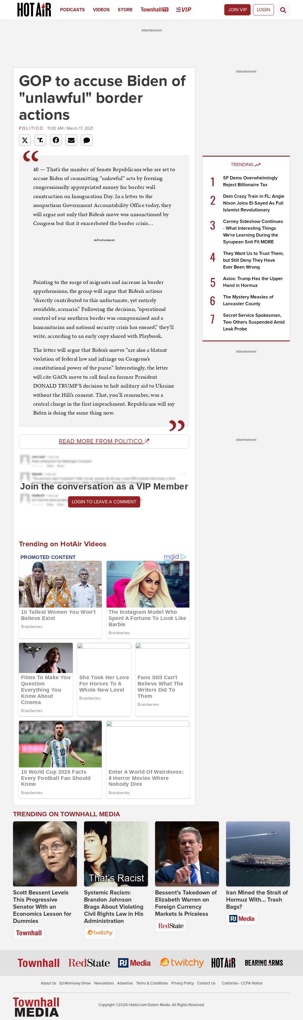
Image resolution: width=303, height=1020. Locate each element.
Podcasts (72, 10)
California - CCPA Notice (242, 983)
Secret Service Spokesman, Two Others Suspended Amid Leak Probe (254, 322)
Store (125, 10)
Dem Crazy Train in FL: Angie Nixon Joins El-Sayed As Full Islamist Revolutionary (253, 203)
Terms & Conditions (152, 983)
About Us (48, 983)
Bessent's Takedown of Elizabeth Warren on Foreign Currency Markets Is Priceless (186, 903)
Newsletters (104, 983)
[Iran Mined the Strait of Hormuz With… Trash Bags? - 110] (258, 853)
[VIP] (187, 9)
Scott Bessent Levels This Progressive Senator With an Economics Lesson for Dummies (42, 907)
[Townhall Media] (36, 1007)
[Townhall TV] (159, 9)
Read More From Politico (101, 441)
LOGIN (263, 10)
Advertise (125, 983)
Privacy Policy (182, 983)
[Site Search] (283, 9)
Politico (32, 128)
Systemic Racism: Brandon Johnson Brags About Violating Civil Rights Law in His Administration (114, 907)
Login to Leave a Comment (104, 502)
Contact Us (206, 983)
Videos (101, 10)
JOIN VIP (237, 10)
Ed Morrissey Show (75, 983)
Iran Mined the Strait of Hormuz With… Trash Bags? (257, 899)
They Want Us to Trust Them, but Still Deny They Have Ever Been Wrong (253, 260)
